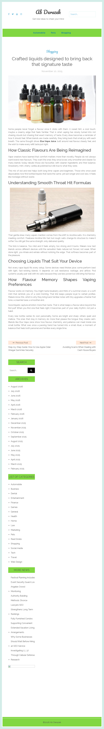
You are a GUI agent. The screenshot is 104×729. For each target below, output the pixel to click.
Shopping (66, 33)
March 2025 (16, 464)
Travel (14, 557)
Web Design (16, 562)
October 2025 (17, 432)
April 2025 (15, 459)
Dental (14, 493)
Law (13, 525)
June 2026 (15, 396)
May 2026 (15, 400)
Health (14, 516)
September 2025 (19, 437)
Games (14, 507)
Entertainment (17, 498)
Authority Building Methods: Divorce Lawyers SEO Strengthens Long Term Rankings (22, 605)
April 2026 (15, 405)
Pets (53, 33)
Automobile (39, 33)
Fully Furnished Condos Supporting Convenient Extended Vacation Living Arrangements (22, 625)
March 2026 (16, 409)
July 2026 (15, 391)
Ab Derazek (48, 12)
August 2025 (17, 441)
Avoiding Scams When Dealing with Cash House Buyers (79, 348)
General (14, 512)
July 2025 (15, 446)
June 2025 (15, 450)
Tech (13, 553)
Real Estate (16, 539)
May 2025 (15, 455)
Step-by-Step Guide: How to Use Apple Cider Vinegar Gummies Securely (29, 348)
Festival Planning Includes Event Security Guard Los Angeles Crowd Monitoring (23, 584)
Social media (17, 548)
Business (15, 489)
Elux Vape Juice (48, 141)
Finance (14, 502)
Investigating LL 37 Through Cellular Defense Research (23, 655)
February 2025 (17, 468)
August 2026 (17, 386)
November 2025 (18, 427)
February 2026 (17, 414)
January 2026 (17, 418)
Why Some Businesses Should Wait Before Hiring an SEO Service (23, 641)
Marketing (15, 530)
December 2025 (18, 423)
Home (14, 521)
